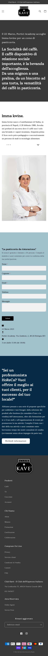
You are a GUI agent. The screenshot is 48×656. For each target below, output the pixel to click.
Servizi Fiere (9, 610)
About (7, 517)
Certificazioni (10, 532)
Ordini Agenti (10, 605)
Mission (7, 522)
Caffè (7, 486)
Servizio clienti (10, 557)
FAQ (6, 573)
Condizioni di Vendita (13, 563)
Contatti (7, 568)
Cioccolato (8, 497)
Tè (6, 492)
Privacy (7, 552)
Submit (7, 318)
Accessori (8, 502)
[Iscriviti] (40, 624)
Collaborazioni (10, 537)
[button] (2, 11)
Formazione (9, 527)
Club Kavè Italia (21, 652)
